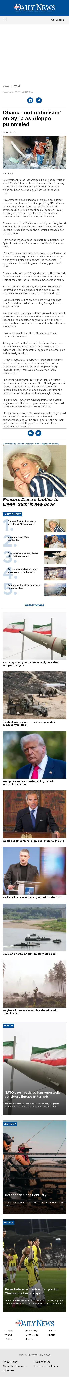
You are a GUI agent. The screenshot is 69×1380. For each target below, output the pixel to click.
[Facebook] (30, 100)
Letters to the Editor (46, 1366)
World (17, 86)
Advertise (8, 1370)
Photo (29, 1339)
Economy (31, 1331)
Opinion (52, 1331)
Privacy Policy (10, 1362)
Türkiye (9, 1331)
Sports (51, 1335)
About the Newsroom (15, 1366)
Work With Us (42, 1362)
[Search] (52, 19)
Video (8, 1339)
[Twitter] (39, 100)
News (6, 86)
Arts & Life (32, 1335)
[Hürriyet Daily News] (34, 8)
